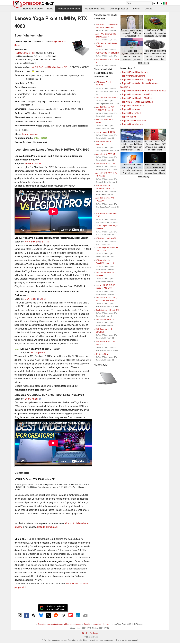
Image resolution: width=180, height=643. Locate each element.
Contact (148, 8)
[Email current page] (85, 615)
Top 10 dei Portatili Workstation (137, 101)
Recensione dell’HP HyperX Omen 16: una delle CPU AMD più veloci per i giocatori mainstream (132, 55)
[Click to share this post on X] (48, 615)
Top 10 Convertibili (131, 113)
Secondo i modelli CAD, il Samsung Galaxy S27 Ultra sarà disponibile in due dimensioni (155, 145)
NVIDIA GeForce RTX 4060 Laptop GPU (50, 67)
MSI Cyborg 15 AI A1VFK (105, 238)
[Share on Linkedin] (78, 615)
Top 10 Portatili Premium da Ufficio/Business (144, 90)
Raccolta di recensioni (69, 8)
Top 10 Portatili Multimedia (135, 72)
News (50, 8)
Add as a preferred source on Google (56, 608)
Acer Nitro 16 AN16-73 (104, 319)
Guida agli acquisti (119, 8)
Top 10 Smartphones (132, 124)
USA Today (30, 298)
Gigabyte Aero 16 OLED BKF (107, 310)
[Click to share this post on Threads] (33, 615)
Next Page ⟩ (143, 62)
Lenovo (106, 624)
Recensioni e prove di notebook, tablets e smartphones (59, 624)
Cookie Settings (90, 633)
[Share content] (20, 615)
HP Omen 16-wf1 (102, 353)
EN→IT (45, 241)
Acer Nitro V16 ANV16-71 (105, 154)
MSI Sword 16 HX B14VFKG (107, 52)
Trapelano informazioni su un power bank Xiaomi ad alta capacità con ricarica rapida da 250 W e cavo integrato (155, 169)
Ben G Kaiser (31, 163)
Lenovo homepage (30, 134)
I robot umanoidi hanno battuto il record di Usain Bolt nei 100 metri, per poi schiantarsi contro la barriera (131, 145)
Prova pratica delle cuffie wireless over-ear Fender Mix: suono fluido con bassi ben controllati (155, 55)
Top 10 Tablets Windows (134, 120)
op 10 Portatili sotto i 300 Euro (138, 94)
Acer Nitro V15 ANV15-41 (105, 163)
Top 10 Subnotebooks (133, 105)
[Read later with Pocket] (63, 615)
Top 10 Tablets (129, 116)
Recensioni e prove (33, 8)
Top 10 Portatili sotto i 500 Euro (137, 98)
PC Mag (35, 352)
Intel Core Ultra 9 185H (25, 52)
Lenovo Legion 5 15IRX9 (105, 132)
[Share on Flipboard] (70, 615)
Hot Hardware (32, 241)
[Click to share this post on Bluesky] (41, 615)
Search (136, 8)
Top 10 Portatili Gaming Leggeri (137, 79)
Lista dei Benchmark (47, 526)
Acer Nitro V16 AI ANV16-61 (107, 97)
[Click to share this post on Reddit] (55, 615)
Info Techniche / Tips (95, 8)
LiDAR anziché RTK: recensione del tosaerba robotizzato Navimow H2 (155, 33)
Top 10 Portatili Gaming (133, 75)
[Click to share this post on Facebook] (26, 615)
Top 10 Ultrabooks (131, 109)
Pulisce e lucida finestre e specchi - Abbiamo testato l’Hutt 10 (131, 33)
